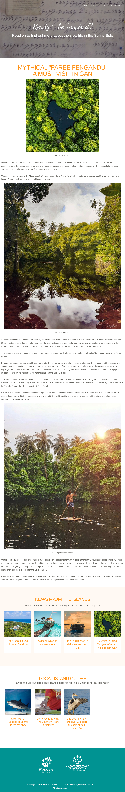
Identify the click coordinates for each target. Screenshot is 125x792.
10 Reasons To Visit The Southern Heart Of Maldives (48, 721)
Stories (93, 5)
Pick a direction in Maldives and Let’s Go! (78, 644)
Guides (103, 5)
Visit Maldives (115, 5)
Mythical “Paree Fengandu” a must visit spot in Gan (107, 644)
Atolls (84, 5)
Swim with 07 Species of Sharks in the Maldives (18, 721)
